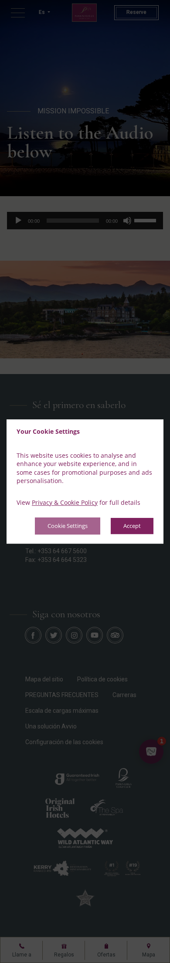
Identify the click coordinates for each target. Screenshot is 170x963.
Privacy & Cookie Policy (65, 502)
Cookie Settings (68, 526)
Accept (132, 526)
